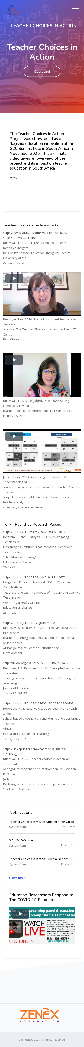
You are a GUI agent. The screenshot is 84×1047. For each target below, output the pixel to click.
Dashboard (42, 71)
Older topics (18, 878)
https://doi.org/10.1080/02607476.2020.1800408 (38, 703)
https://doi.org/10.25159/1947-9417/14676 (34, 577)
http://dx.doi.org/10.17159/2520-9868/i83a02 (36, 663)
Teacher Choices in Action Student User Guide (41, 821)
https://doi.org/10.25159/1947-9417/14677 (34, 532)
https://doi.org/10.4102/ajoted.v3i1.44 (30, 622)
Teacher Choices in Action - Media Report (38, 859)
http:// (14, 178)
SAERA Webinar (21, 840)
